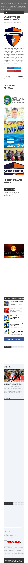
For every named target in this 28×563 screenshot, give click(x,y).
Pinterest (18, 70)
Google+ (11, 70)
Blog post (6, 79)
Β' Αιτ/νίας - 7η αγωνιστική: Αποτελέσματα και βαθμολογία (16, 317)
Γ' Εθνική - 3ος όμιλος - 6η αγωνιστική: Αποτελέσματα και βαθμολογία (16, 331)
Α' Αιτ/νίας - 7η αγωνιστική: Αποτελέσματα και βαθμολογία (16, 324)
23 (23, 79)
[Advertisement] (14, 234)
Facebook (11, 67)
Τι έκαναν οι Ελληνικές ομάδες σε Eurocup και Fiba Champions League (13, 383)
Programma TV (6, 527)
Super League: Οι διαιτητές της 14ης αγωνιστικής (16, 309)
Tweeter (18, 67)
